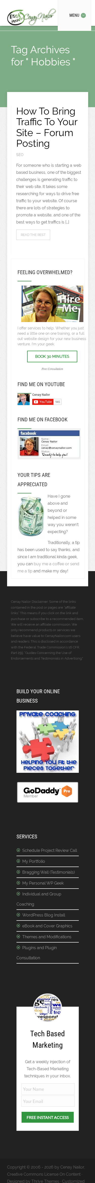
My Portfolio (33, 861)
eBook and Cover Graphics (47, 926)
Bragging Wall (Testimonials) (48, 872)
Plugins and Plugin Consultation (36, 952)
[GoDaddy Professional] (47, 801)
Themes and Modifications (46, 936)
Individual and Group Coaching (38, 899)
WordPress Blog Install (43, 915)
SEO (20, 155)
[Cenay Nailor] (49, 458)
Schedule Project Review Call (49, 850)
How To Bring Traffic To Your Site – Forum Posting (46, 127)
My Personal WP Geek (43, 883)
